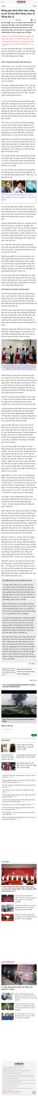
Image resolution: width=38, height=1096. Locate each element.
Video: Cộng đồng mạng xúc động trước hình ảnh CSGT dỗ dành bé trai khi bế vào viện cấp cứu (26, 997)
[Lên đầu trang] (34, 1092)
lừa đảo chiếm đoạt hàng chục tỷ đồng (19, 684)
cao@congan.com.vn (11, 1086)
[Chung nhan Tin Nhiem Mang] (11, 1093)
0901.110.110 (18, 1091)
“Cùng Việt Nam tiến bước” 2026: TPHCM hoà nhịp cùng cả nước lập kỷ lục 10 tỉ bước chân (26, 899)
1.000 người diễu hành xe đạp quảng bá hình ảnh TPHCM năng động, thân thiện (25, 907)
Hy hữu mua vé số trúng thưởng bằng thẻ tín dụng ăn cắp (17, 36)
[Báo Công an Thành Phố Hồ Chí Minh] (21, 2)
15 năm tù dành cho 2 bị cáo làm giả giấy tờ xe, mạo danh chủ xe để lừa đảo (25, 1016)
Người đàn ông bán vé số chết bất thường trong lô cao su (17, 39)
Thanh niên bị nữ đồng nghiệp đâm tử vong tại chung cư (24, 747)
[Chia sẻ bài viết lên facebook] (32, 20)
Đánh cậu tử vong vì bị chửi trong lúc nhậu (16, 804)
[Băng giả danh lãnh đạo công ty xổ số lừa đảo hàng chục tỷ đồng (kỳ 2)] (9, 671)
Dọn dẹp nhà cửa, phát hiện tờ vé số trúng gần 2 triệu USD (18, 41)
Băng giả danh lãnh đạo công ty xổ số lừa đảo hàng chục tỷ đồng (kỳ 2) (25, 671)
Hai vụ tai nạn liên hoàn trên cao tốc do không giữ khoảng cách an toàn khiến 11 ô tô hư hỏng (25, 1007)
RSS (35, 6)
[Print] (35, 20)
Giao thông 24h (7, 962)
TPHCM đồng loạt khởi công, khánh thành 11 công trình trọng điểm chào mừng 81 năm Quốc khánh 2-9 (18, 889)
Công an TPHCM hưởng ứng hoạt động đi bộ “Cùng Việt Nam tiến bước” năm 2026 (26, 917)
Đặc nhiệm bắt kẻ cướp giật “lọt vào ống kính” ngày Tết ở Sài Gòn (26, 765)
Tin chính (5, 862)
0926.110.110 (10, 1091)
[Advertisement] (19, 841)
